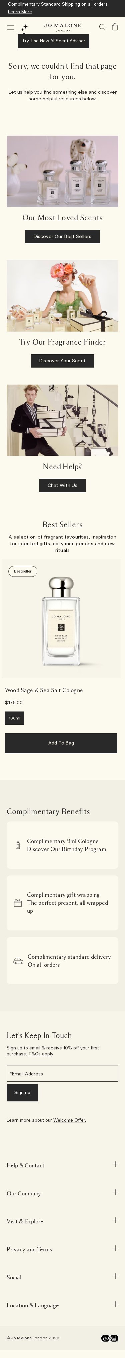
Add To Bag (61, 743)
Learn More (20, 12)
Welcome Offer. (69, 1120)
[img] (115, 27)
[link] (61, 618)
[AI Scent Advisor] (25, 28)
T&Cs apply (40, 1054)
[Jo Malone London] (62, 28)
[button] (10, 27)
